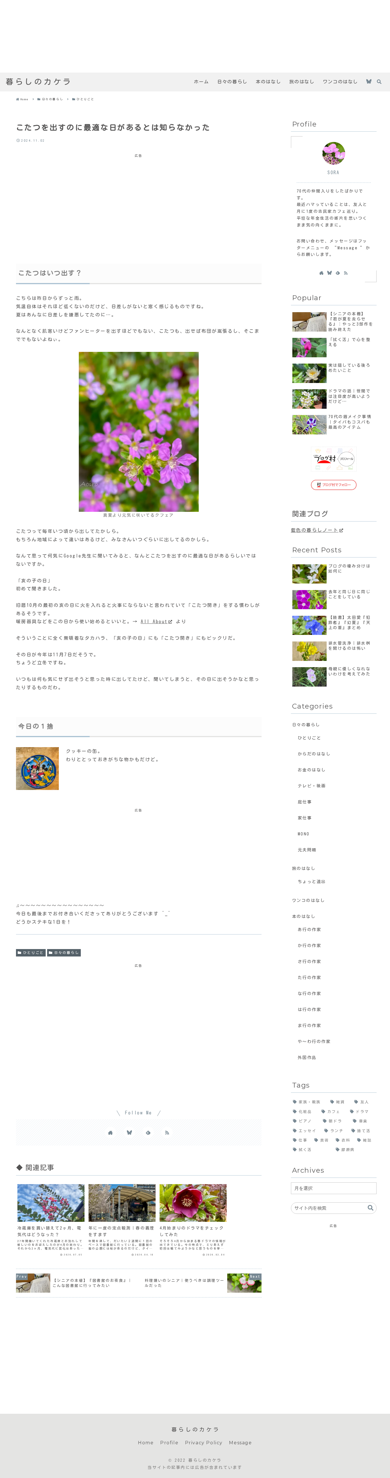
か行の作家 (309, 945)
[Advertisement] (171, 36)
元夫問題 (307, 850)
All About (154, 621)
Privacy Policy (204, 1442)
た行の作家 (309, 977)
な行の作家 (309, 993)
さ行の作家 (309, 961)
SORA (333, 172)
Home (146, 1442)
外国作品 (307, 1057)
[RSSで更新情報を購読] (167, 1132)
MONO (304, 834)
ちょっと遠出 (312, 881)
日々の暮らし (66, 952)
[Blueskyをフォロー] (368, 82)
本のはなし (304, 916)
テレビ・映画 (312, 786)
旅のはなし (304, 868)
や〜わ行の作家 (314, 1041)
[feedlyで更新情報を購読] (148, 1132)
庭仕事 (305, 802)
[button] (370, 1208)
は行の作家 (309, 1009)
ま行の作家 (309, 1025)
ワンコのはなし (308, 900)
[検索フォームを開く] (379, 81)
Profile (169, 1442)
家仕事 (305, 818)
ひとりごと (33, 952)
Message (240, 1442)
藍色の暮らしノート (315, 530)
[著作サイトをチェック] (110, 1132)
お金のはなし (312, 770)
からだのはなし (314, 754)
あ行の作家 (309, 929)
